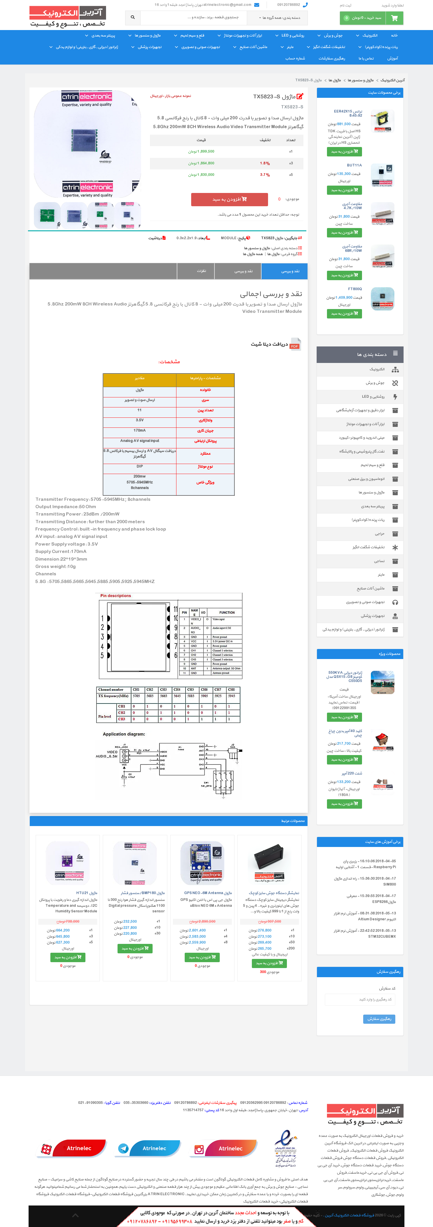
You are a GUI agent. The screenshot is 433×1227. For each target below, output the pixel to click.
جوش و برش (333, 36)
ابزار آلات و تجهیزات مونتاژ (243, 36)
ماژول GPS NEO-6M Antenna (208, 893)
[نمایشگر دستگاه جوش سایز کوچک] (269, 863)
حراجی (379, 534)
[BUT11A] (382, 175)
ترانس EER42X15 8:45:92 (348, 114)
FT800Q (355, 289)
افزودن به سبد (342, 152)
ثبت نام (345, 6)
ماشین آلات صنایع (253, 47)
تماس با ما (365, 59)
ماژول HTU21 (86, 893)
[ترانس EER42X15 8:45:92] (382, 121)
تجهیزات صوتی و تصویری (200, 47)
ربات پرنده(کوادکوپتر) (381, 47)
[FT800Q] (382, 299)
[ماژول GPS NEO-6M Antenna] (202, 863)
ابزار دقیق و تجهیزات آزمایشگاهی (360, 410)
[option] (87, 144)
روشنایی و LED (293, 36)
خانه (394, 36)
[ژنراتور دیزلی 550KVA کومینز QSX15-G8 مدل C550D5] (382, 683)
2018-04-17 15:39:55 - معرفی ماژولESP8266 (371, 899)
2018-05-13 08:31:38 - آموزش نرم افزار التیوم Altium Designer (365, 916)
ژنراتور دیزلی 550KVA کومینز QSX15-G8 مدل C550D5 (344, 677)
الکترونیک (369, 36)
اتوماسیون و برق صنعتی (366, 479)
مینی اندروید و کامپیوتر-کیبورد (361, 438)
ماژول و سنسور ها (148, 36)
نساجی (379, 561)
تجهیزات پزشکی (149, 47)
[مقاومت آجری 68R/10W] (382, 256)
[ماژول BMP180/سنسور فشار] (135, 863)
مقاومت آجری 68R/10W (352, 249)
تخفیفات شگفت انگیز (329, 47)
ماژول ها (273, 254)
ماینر (290, 47)
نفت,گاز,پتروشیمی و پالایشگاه (361, 452)
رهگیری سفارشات (331, 59)
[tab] (284, 271)
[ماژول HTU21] (68, 863)
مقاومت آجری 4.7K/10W (352, 206)
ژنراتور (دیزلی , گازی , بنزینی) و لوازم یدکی (87, 47)
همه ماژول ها (253, 254)
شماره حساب (295, 59)
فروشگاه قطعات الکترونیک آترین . (348, 1215)
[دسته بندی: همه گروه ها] (260, 18)
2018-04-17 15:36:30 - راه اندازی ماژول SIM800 (365, 882)
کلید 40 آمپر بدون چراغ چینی (345, 733)
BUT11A (354, 166)
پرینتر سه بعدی (103, 36)
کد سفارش (387, 989)
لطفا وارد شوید (392, 6)
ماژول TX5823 (272, 238)
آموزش (392, 59)
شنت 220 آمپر (352, 774)
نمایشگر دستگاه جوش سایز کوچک (274, 893)
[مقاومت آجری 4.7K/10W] (382, 214)
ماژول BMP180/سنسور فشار (143, 893)
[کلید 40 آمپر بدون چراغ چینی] (382, 741)
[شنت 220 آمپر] (382, 783)
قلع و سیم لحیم (192, 36)
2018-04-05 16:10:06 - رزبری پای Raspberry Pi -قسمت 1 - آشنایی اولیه (366, 864)
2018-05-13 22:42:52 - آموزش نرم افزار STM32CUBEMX (365, 934)
